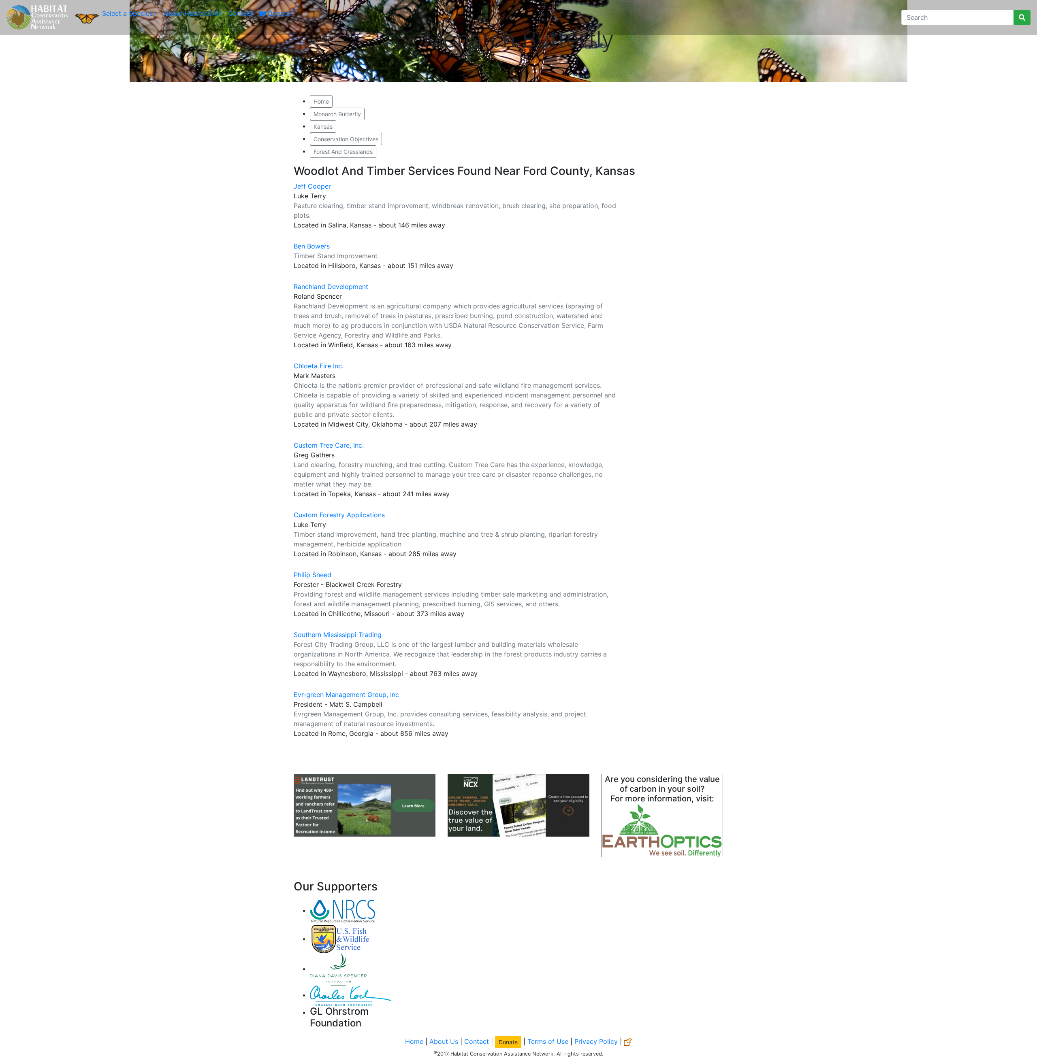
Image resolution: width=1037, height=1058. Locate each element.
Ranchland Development (331, 287)
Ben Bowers (312, 246)
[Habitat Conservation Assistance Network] (37, 17)
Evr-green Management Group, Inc (346, 694)
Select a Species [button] (127, 13)
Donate (278, 13)
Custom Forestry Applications (339, 515)
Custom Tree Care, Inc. (329, 445)
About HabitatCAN (193, 13)
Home (321, 101)
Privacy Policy (596, 1041)
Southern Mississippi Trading (338, 635)
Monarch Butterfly (337, 113)
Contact (240, 13)
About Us (443, 1041)
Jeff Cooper (312, 186)
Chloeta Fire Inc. (319, 366)
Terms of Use (547, 1041)
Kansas (323, 126)
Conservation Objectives (346, 139)
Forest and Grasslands (343, 151)
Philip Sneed (312, 575)
